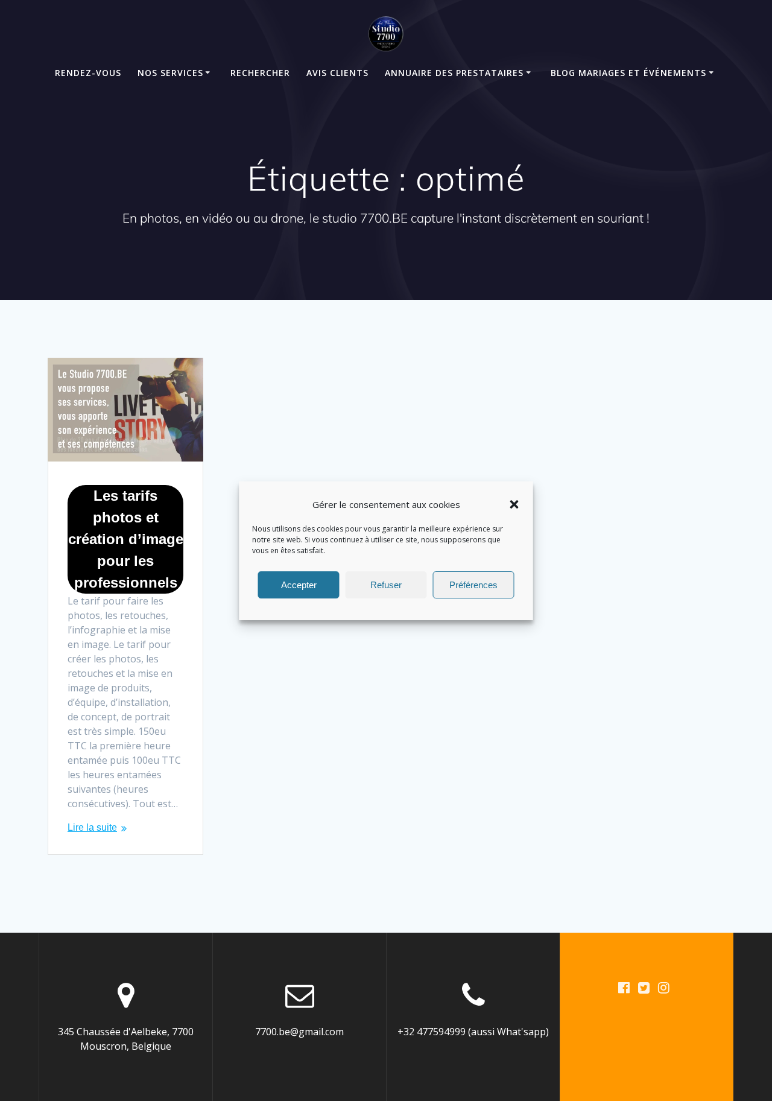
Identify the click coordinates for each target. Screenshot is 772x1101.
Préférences (473, 584)
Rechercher (260, 72)
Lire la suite (92, 827)
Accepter (299, 584)
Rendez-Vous (88, 72)
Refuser (386, 584)
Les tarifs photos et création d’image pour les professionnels (125, 539)
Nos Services (170, 72)
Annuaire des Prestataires (454, 72)
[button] (514, 504)
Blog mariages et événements (628, 72)
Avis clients (337, 72)
